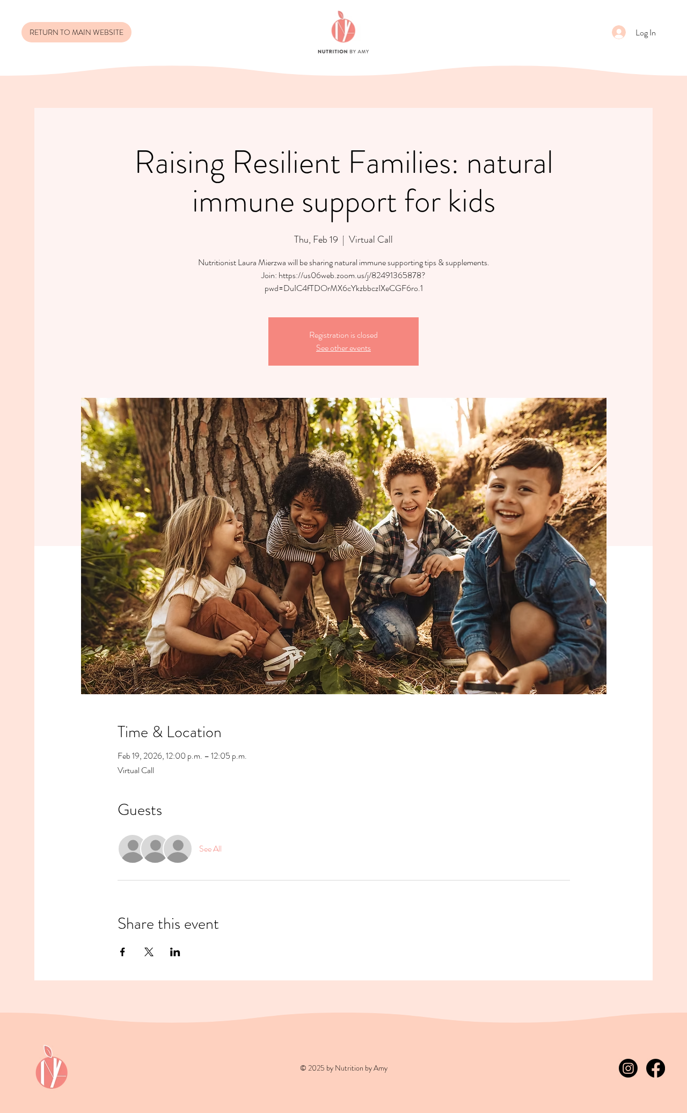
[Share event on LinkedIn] (175, 952)
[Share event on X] (149, 952)
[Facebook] (655, 1068)
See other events (343, 347)
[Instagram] (628, 1068)
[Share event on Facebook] (123, 952)
